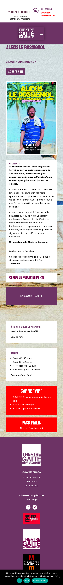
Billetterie (46, 9)
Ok (19, 580)
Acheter (13, 71)
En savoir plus (29, 296)
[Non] (59, 577)
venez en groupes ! (20, 12)
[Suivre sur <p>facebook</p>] (28, 507)
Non (27, 580)
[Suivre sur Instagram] (35, 507)
